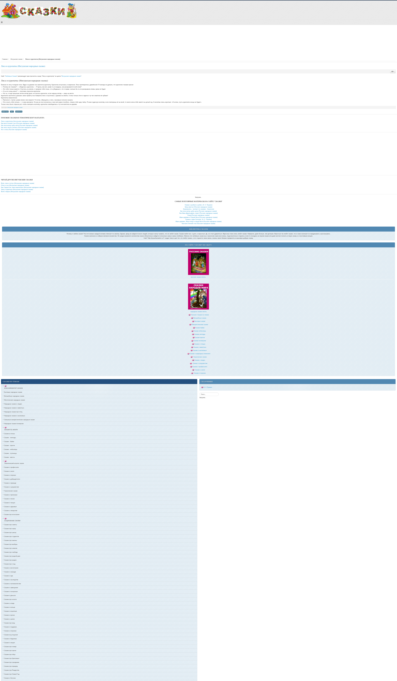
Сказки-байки (199, 328)
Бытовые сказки (200, 321)
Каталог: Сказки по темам (200, 315)
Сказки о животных (200, 347)
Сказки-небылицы (200, 331)
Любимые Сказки (11, 76)
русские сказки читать (198, 277)
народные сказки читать (198, 311)
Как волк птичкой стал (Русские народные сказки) (18, 123)
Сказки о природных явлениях (200, 353)
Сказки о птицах (199, 344)
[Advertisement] (198, 42)
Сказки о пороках (200, 373)
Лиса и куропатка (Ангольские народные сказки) (17, 121)
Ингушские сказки (16, 59)
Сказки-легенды (199, 334)
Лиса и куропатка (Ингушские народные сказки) (23, 66)
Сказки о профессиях (200, 366)
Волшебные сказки (200, 318)
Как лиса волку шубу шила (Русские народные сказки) (19, 125)
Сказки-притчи (200, 337)
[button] (392, 71)
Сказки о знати (200, 370)
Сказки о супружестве (200, 363)
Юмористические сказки (200, 324)
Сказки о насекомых (200, 350)
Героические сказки (200, 357)
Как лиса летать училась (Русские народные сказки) (18, 127)
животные (5, 111)
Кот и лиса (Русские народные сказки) (14, 129)
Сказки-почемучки (200, 340)
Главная (5, 59)
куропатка (19, 111)
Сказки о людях (200, 360)
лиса (11, 111)
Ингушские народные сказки (71, 76)
